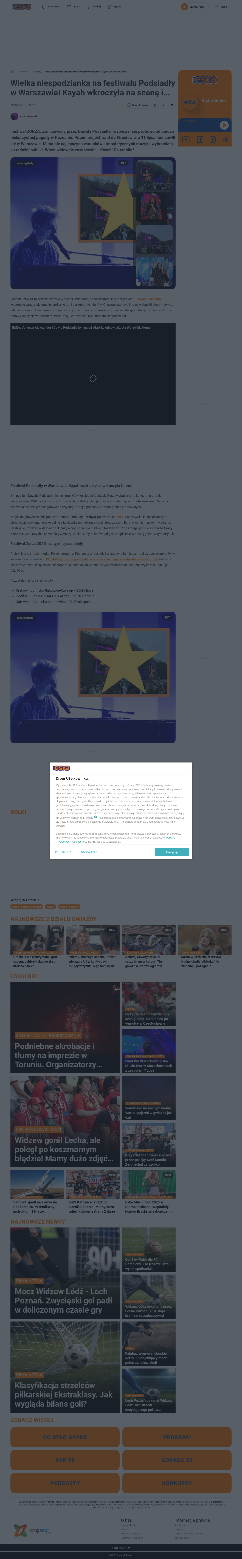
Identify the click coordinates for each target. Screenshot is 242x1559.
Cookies (77, 841)
